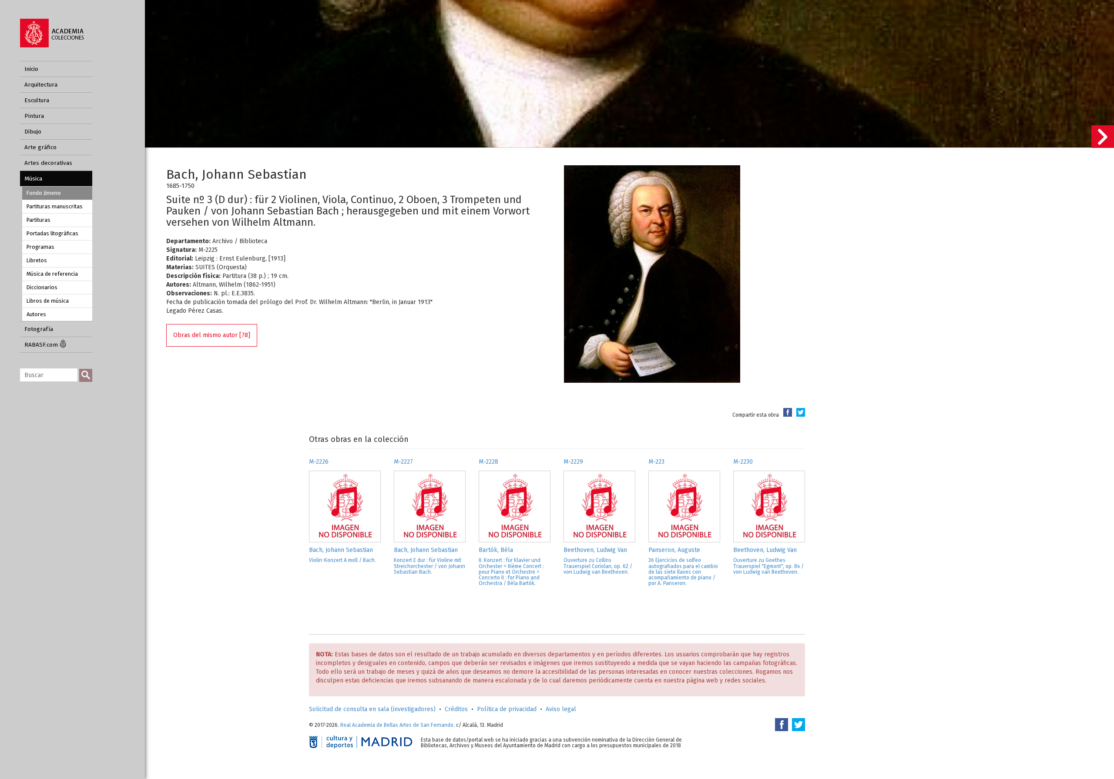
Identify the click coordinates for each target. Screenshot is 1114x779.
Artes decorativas (48, 163)
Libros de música (48, 301)
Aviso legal (561, 709)
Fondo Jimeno (44, 193)
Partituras (38, 220)
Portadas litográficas (52, 233)
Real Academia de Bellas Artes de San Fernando (396, 725)
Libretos (37, 260)
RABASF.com (42, 344)
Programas (40, 247)
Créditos (456, 709)
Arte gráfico (40, 147)
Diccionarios (42, 287)
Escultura (36, 100)
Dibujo (32, 131)
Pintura (34, 116)
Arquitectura (40, 84)
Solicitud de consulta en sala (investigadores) (372, 709)
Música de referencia (52, 274)
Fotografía (38, 329)
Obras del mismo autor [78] (211, 335)
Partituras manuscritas (55, 206)
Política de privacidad (507, 709)
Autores (36, 314)
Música (33, 178)
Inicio (31, 69)
